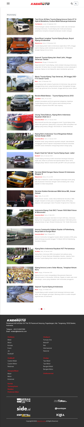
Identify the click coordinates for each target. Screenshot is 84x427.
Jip (9, 351)
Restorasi (11, 366)
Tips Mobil (46, 361)
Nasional (46, 351)
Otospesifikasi (13, 371)
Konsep (10, 345)
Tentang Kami (13, 386)
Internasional (47, 348)
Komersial (11, 379)
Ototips (46, 358)
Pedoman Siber (13, 392)
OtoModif (11, 358)
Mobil (9, 340)
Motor (10, 342)
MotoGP (46, 342)
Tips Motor (47, 364)
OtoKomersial (48, 373)
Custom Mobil (12, 361)
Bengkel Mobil (48, 366)
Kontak (10, 383)
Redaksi (11, 389)
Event (9, 348)
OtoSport (46, 337)
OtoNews (11, 337)
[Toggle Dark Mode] (76, 3)
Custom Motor (12, 364)
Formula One (47, 340)
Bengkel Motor (48, 369)
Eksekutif (11, 354)
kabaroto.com (41, 421)
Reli (44, 345)
